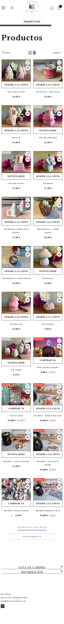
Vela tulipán (16, 370)
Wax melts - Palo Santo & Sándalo (48, 463)
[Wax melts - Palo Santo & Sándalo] (47, 440)
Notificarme (48, 130)
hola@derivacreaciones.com (13, 601)
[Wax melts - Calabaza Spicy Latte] (47, 394)
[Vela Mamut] (47, 162)
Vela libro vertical (16, 183)
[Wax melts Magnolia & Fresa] (47, 489)
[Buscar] (12, 8)
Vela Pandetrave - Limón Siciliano (16, 278)
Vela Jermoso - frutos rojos (48, 92)
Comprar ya (48, 360)
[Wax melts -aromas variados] (16, 489)
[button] (30, 53)
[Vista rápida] (27, 68)
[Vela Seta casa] (16, 303)
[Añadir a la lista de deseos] (27, 62)
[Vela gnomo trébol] (16, 70)
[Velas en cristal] (16, 394)
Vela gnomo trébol (16, 92)
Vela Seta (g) (48, 278)
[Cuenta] (51, 7)
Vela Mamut (48, 183)
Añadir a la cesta (16, 84)
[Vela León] (16, 116)
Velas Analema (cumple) (48, 367)
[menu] (3, 8)
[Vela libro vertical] (16, 162)
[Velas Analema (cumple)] (47, 347)
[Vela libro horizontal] (47, 116)
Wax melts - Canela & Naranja (16, 461)
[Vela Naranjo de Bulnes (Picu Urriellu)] (16, 208)
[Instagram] (3, 606)
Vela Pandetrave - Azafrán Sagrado (48, 231)
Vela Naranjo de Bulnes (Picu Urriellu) (16, 231)
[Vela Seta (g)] (47, 257)
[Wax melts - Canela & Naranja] (16, 440)
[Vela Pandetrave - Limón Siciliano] (16, 257)
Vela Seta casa (16, 324)
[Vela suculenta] (47, 303)
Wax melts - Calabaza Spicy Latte (48, 415)
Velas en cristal (16, 415)
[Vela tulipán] (16, 348)
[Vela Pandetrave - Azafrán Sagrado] (47, 208)
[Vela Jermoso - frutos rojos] (47, 70)
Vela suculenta (47, 324)
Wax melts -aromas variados (16, 510)
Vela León (16, 137)
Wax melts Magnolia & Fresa (48, 510)
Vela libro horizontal (48, 137)
